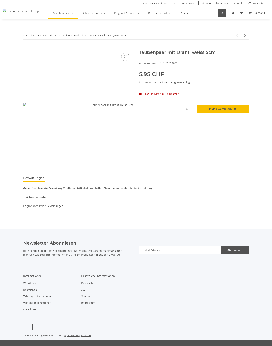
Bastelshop (30, 290)
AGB (83, 290)
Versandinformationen (37, 303)
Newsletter (30, 309)
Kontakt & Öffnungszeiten (250, 3)
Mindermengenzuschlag (175, 82)
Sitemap (86, 296)
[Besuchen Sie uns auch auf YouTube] (36, 327)
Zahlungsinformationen (38, 296)
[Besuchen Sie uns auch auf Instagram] (45, 327)
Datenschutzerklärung (88, 251)
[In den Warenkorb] (26, 48)
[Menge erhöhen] (187, 109)
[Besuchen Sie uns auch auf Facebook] (27, 327)
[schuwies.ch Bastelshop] (21, 11)
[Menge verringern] (143, 109)
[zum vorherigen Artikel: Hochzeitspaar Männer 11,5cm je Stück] (237, 35)
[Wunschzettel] (241, 13)
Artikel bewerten (36, 197)
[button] (233, 13)
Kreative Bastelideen (155, 3)
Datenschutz (89, 283)
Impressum (88, 303)
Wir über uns (31, 283)
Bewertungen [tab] (34, 178)
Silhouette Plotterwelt (215, 3)
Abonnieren (234, 250)
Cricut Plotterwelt (185, 3)
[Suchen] (222, 13)
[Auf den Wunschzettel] (125, 57)
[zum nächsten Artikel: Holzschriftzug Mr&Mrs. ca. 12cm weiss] (245, 35)
